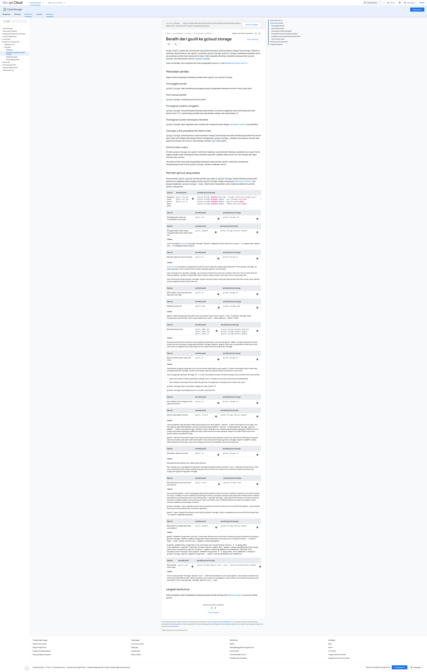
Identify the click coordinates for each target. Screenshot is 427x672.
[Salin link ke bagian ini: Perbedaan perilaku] (191, 72)
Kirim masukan (252, 39)
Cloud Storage (14, 9)
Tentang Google (38, 667)
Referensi (28, 14)
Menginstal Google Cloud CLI (236, 63)
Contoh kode (234, 651)
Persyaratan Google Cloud (76, 667)
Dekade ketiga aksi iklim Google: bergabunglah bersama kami (108, 667)
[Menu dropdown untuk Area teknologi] (43, 2)
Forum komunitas (137, 644)
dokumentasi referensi (243, 181)
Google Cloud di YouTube (337, 654)
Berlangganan (399, 667)
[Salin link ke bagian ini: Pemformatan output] (190, 147)
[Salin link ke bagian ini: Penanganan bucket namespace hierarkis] (210, 120)
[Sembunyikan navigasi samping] (27, 668)
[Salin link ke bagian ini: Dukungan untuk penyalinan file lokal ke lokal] (213, 131)
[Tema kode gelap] (193, 198)
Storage (188, 33)
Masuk (422, 3)
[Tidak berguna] (259, 33)
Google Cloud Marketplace (42, 651)
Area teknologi (35, 3)
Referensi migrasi (235, 595)
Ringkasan (6, 14)
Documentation (178, 33)
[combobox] (374, 3)
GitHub (232, 644)
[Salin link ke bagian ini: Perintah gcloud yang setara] (202, 173)
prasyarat (184, 243)
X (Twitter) (332, 651)
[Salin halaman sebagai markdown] (176, 44)
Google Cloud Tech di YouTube (339, 658)
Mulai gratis (417, 10)
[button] (14, 34)
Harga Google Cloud (39, 647)
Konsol (392, 3)
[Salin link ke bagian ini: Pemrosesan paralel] (188, 95)
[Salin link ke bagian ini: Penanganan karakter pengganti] (201, 106)
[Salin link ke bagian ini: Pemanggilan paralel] (189, 84)
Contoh (39, 14)
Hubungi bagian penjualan (42, 654)
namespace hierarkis (238, 124)
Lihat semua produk (39, 644)
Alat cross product (55, 3)
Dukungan (134, 647)
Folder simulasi (172, 267)
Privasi (48, 667)
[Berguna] (256, 33)
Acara (330, 647)
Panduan (17, 14)
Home (168, 33)
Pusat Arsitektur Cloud (238, 654)
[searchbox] (15, 21)
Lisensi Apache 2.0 (176, 624)
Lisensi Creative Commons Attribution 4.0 (220, 622)
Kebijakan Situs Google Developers (225, 624)
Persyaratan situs (59, 667)
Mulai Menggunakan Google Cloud (242, 647)
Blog (329, 644)
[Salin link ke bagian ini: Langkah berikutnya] (191, 589)
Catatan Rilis (135, 651)
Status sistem (136, 654)
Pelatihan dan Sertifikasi (238, 658)
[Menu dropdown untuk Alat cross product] (65, 2)
